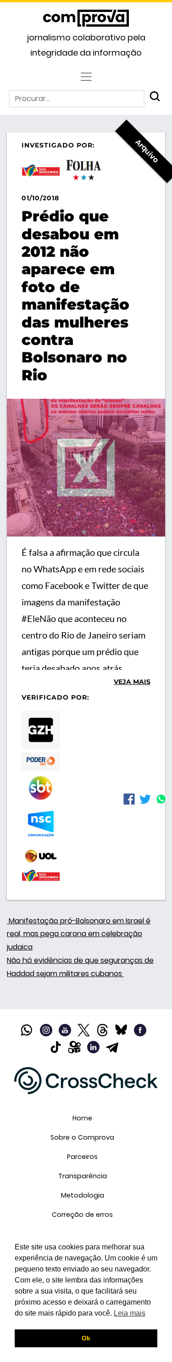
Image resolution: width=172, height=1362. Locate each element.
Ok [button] (86, 1338)
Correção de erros (82, 1214)
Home (82, 1118)
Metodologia (82, 1195)
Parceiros (82, 1156)
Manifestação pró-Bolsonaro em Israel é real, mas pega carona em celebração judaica (78, 934)
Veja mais (132, 682)
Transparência (82, 1176)
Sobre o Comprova (82, 1137)
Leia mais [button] (129, 1313)
